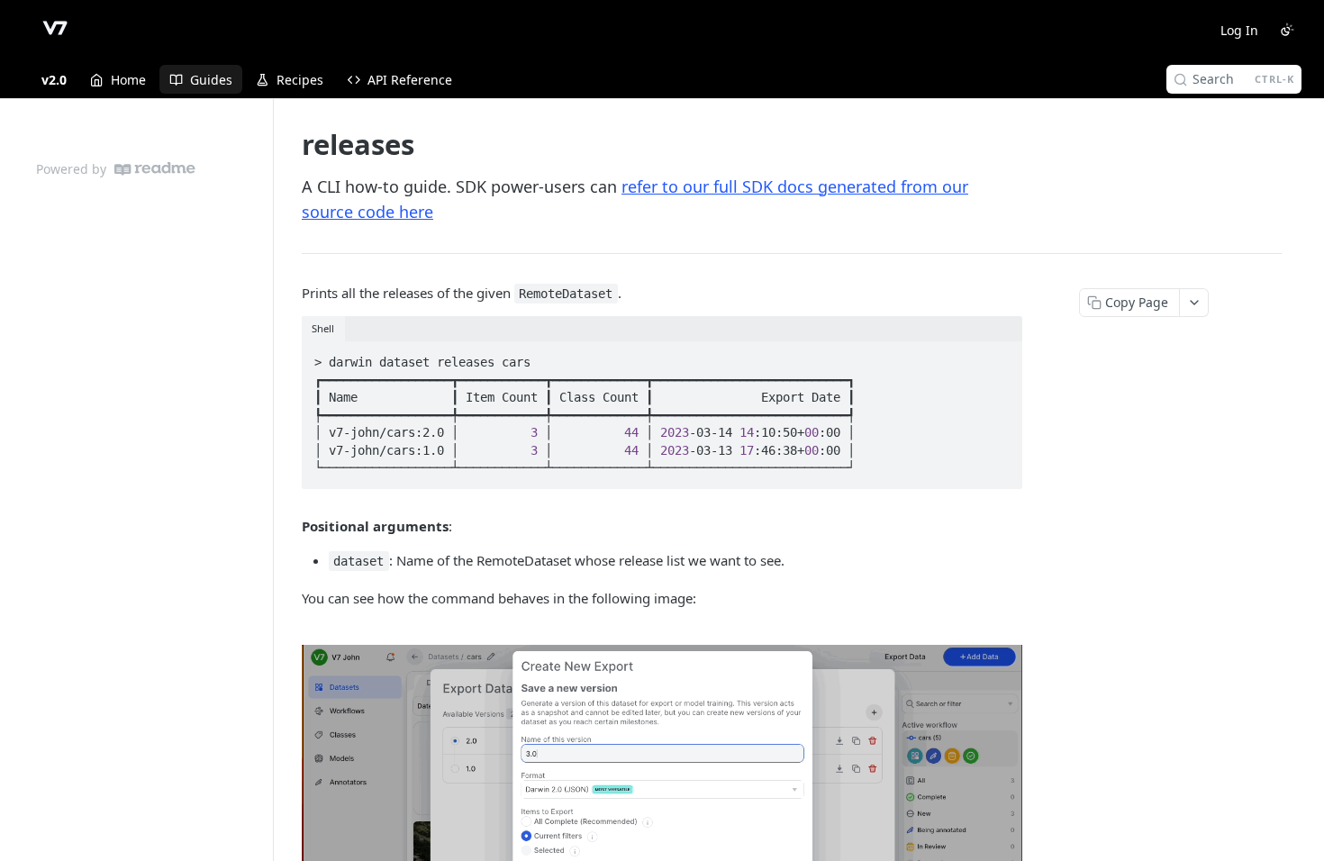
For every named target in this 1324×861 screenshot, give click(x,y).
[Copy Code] (1000, 357)
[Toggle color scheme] (1287, 29)
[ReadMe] (154, 169)
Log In (1239, 30)
